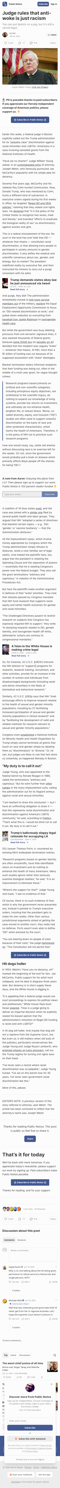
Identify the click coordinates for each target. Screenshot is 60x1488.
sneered (14, 1008)
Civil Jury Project (40, 87)
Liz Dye (12, 33)
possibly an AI (45, 342)
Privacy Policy (32, 1451)
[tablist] (15, 1240)
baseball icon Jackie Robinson (20, 319)
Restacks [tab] (21, 1240)
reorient (40, 303)
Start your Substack (22, 1474)
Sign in (54, 4)
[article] (30, 1370)
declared (18, 211)
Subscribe (43, 4)
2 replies (16, 1327)
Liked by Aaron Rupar (20, 1304)
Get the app (44, 1474)
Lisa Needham (16, 839)
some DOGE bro (22, 342)
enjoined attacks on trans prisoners (23, 1050)
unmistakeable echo (29, 164)
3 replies (16, 1290)
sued (39, 508)
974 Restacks (39, 1209)
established (27, 734)
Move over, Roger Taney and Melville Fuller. (20, 1368)
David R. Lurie (18, 653)
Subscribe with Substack (32, 1438)
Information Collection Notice (39, 1448)
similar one (36, 512)
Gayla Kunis (15, 1266)
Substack (15, 1481)
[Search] (55, 1355)
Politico (47, 818)
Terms (36, 1467)
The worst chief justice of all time (22, 1363)
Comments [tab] (9, 1240)
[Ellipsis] (56, 1266)
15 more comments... (12, 1340)
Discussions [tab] (24, 1355)
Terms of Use (46, 1445)
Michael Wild (15, 1300)
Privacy (28, 1467)
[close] (51, 1384)
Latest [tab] (13, 1355)
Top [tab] (5, 1355)
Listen (54, 34)
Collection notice (49, 1467)
